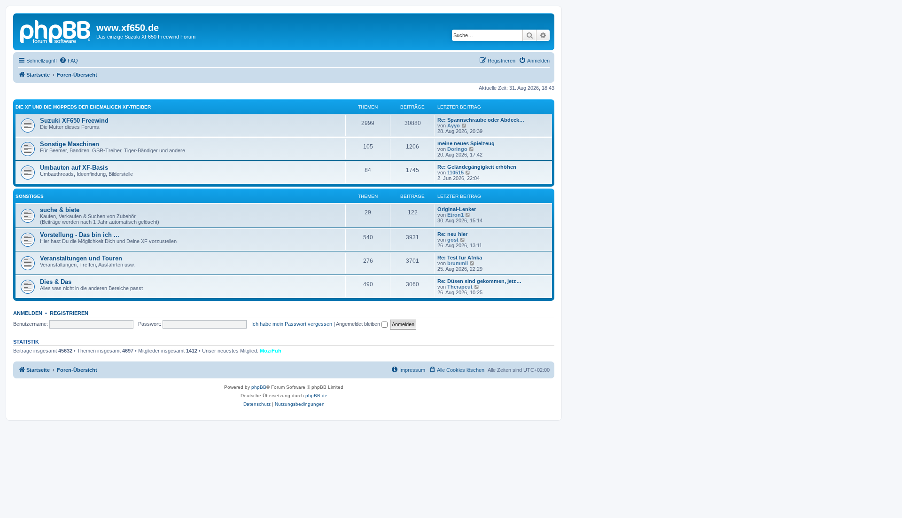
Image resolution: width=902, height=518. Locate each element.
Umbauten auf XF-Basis (74, 167)
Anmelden (27, 313)
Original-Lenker (456, 209)
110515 (455, 172)
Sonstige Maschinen (69, 144)
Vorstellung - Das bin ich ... (79, 234)
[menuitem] (68, 60)
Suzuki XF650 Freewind (74, 120)
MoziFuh (270, 350)
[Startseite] (56, 31)
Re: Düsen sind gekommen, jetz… (479, 281)
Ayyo (453, 125)
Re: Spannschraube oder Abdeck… (480, 120)
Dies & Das (55, 281)
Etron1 (455, 215)
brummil (457, 263)
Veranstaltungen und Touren (81, 258)
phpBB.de (316, 395)
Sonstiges (30, 196)
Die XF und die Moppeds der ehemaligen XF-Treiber (83, 107)
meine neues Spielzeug (466, 143)
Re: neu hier (452, 234)
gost (453, 240)
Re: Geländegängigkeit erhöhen (476, 167)
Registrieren (69, 313)
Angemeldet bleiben (358, 324)
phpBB (258, 387)
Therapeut (460, 287)
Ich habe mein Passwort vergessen (291, 324)
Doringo (457, 149)
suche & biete (59, 209)
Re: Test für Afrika (459, 257)
